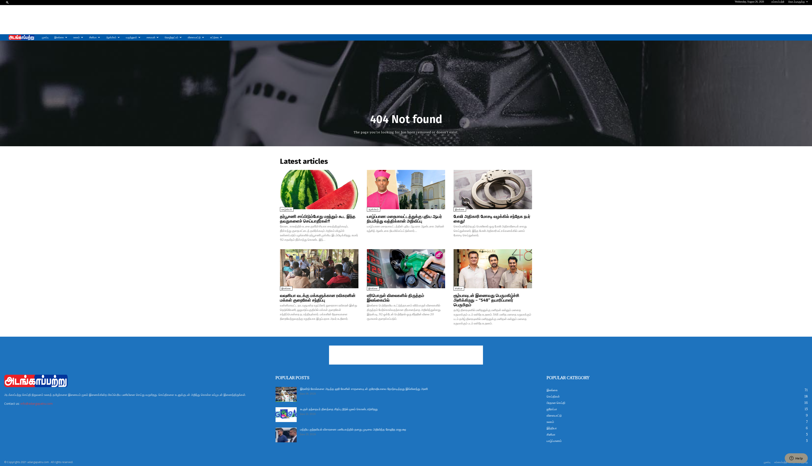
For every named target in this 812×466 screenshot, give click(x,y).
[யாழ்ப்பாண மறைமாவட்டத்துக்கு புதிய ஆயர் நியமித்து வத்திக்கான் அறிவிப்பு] (406, 189)
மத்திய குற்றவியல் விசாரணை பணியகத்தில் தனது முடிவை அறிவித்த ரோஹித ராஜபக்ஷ (353, 429)
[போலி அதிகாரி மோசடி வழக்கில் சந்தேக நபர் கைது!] (493, 189)
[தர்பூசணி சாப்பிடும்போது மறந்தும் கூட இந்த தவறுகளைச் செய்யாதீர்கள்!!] (319, 189)
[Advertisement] (406, 19)
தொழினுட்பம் (171, 37)
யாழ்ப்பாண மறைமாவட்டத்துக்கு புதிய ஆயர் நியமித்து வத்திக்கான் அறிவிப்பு (404, 219)
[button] (7, 2)
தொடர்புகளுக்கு (796, 1)
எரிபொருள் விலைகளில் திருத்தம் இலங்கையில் (395, 298)
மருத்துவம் (131, 37)
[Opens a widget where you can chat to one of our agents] (796, 458)
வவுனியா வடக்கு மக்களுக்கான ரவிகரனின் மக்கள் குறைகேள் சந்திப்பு (317, 298)
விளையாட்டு (194, 37)
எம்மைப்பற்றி (777, 1)
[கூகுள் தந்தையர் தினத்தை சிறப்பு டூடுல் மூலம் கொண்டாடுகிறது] (286, 414)
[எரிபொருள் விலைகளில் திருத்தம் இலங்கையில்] (406, 268)
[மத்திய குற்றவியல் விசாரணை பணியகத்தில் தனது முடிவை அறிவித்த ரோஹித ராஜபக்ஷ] (286, 435)
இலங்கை (59, 37)
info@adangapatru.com (37, 404)
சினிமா (93, 37)
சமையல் (151, 37)
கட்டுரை (214, 37)
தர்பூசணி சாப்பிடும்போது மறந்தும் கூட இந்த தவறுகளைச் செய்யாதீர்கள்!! (317, 219)
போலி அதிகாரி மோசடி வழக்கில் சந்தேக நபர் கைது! (492, 219)
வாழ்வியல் (286, 209)
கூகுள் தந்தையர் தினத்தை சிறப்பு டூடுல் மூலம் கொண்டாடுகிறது (339, 409)
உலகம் (76, 37)
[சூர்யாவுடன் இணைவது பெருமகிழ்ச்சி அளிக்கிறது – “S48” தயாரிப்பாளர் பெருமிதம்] (493, 268)
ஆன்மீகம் (111, 37)
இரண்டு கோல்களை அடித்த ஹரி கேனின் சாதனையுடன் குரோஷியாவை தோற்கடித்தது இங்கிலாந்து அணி (364, 389)
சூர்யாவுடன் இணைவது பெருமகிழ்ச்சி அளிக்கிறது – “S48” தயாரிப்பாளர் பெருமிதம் (486, 300)
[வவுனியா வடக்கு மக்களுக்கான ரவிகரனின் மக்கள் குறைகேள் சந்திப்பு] (319, 268)
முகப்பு (45, 37)
